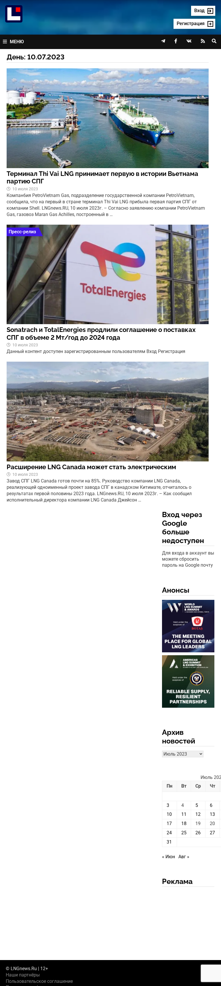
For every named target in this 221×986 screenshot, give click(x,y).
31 (169, 842)
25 (183, 832)
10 (169, 814)
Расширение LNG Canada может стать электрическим (91, 467)
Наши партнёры (23, 975)
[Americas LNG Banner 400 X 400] (188, 682)
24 (169, 832)
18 (183, 823)
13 (212, 814)
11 (183, 814)
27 (212, 832)
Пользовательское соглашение (39, 981)
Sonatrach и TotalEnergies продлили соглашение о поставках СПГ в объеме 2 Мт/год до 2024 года (101, 333)
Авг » (183, 856)
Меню (17, 41)
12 (198, 814)
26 (198, 832)
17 (169, 823)
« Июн (168, 856)
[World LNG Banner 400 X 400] (188, 627)
